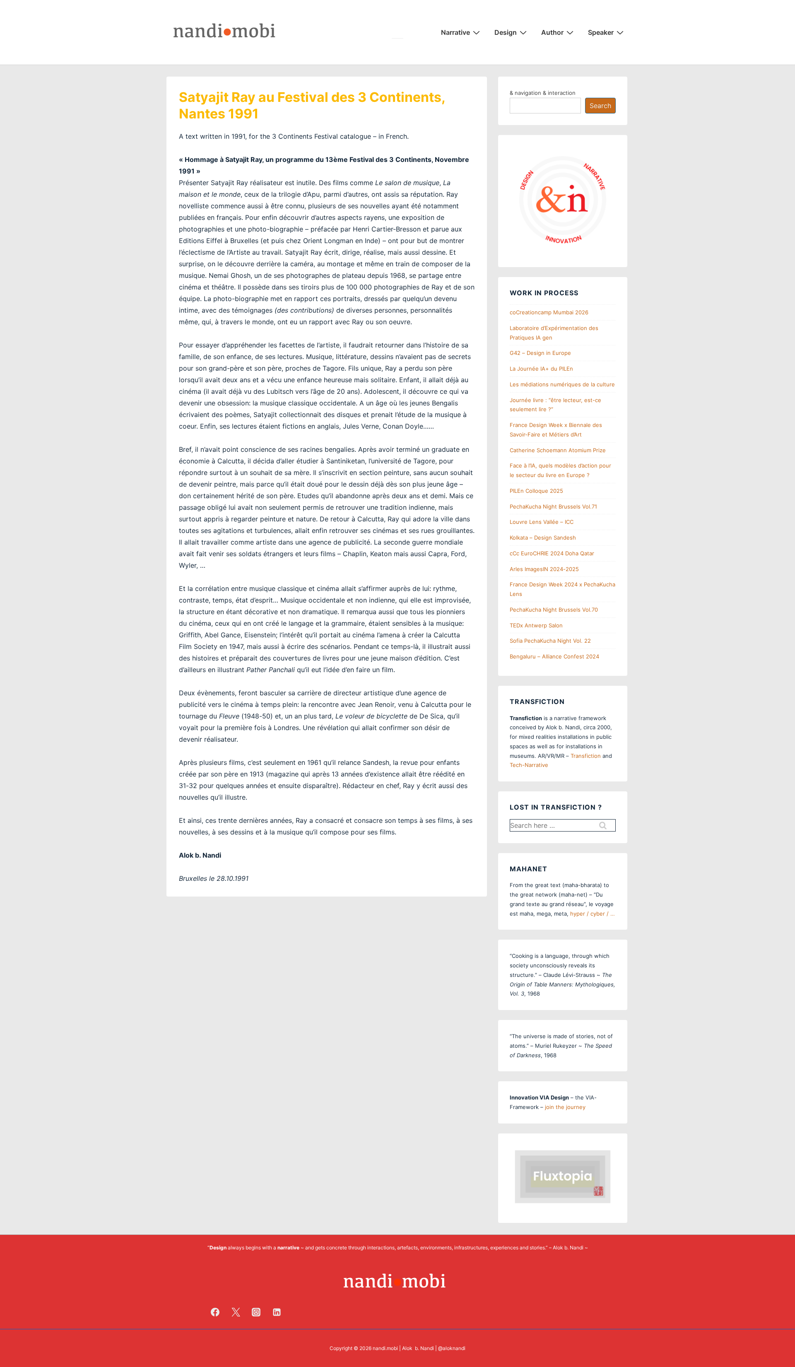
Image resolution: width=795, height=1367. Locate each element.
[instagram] (256, 1312)
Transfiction (586, 755)
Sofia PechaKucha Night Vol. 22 (550, 640)
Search (600, 105)
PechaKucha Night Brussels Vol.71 (553, 506)
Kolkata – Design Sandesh (543, 537)
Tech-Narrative (529, 765)
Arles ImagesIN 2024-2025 (544, 569)
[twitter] (235, 1312)
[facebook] (215, 1312)
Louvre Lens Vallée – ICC (541, 521)
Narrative (455, 32)
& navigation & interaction (543, 92)
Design (505, 32)
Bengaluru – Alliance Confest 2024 (554, 656)
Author (552, 32)
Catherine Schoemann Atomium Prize (558, 450)
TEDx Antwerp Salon (536, 625)
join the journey (565, 1107)
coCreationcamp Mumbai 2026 (549, 312)
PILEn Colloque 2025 (536, 490)
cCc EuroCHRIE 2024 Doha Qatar (552, 553)
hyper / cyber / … (592, 913)
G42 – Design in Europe (540, 353)
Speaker (601, 32)
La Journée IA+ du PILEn (541, 368)
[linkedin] (277, 1312)
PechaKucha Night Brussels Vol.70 (554, 609)
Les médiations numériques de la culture (562, 384)
